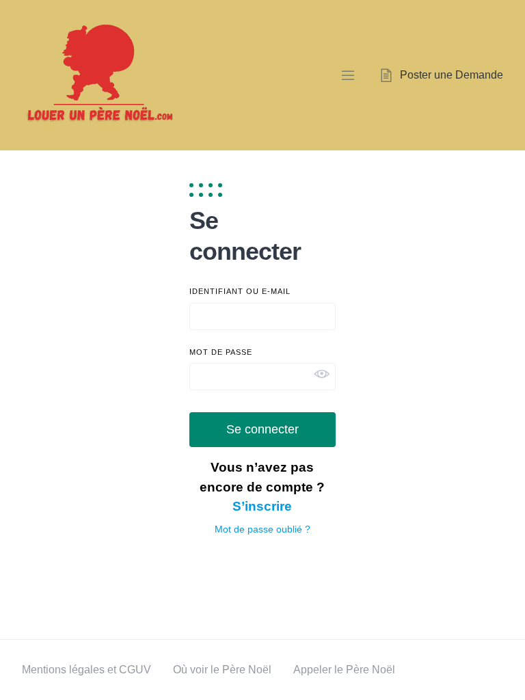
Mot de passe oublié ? (262, 529)
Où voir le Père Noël (222, 669)
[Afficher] (322, 374)
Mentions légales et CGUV (86, 669)
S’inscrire (262, 506)
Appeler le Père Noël (344, 669)
